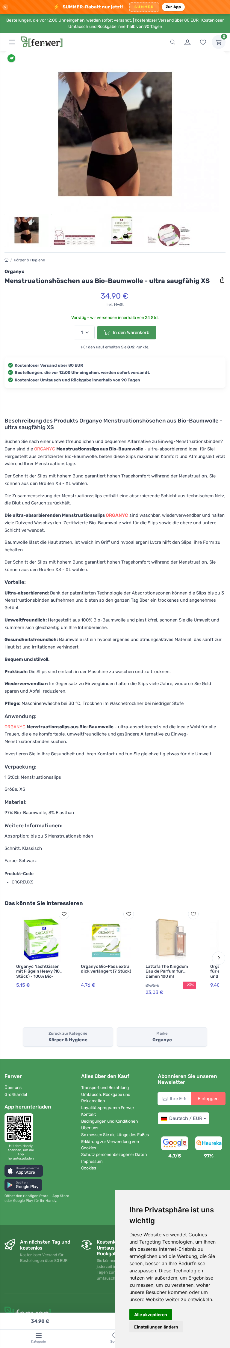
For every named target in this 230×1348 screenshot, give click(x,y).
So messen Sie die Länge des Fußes (115, 1134)
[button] (23, 1171)
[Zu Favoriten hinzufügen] (64, 914)
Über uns (13, 1087)
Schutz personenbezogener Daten (114, 1154)
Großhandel (15, 1094)
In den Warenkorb (130, 332)
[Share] (222, 280)
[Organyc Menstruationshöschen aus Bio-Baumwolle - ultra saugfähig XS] (115, 134)
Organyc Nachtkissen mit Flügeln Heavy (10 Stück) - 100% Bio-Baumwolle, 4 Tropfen (38, 974)
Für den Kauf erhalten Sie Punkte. (115, 347)
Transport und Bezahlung (105, 1087)
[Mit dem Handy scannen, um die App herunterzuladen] (20, 1127)
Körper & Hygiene (29, 260)
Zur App (173, 7)
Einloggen (208, 1098)
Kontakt (88, 1114)
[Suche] (172, 42)
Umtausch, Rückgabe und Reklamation (105, 1097)
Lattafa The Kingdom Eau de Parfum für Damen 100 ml (167, 971)
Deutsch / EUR (185, 1118)
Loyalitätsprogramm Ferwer (107, 1107)
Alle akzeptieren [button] (150, 1314)
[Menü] (11, 42)
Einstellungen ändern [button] (156, 1326)
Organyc (14, 271)
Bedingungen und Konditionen (109, 1121)
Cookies (88, 1168)
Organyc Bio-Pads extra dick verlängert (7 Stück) (106, 969)
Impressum (91, 1161)
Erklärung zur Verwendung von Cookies (110, 1145)
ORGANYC (44, 449)
